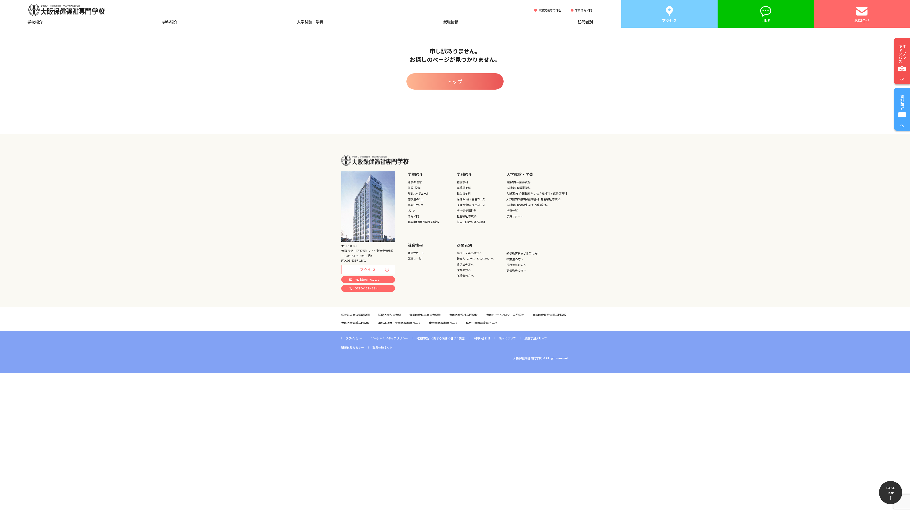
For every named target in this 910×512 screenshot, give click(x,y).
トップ (455, 81)
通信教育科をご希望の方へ (523, 253)
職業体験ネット (382, 347)
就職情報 (450, 22)
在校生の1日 (415, 199)
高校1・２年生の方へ (469, 253)
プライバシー (354, 338)
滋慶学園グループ (535, 338)
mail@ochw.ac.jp (367, 279)
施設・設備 (414, 188)
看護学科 (462, 182)
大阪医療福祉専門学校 (463, 315)
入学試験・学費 (310, 22)
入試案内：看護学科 (518, 188)
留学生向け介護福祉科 (471, 222)
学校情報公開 (583, 10)
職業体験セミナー (352, 347)
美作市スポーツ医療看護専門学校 (399, 323)
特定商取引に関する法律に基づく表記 (440, 338)
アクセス (368, 269)
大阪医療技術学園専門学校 (549, 315)
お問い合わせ (481, 338)
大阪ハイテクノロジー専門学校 (505, 315)
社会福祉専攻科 (467, 216)
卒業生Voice (415, 205)
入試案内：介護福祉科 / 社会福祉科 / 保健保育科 (536, 193)
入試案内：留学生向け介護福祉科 (527, 205)
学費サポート (514, 216)
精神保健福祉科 (467, 210)
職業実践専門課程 (549, 10)
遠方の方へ (464, 270)
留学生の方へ (465, 264)
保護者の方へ (465, 276)
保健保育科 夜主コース (471, 205)
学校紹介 (35, 22)
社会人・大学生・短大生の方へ (475, 258)
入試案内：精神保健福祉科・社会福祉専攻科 (533, 199)
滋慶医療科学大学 (389, 315)
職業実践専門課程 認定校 (424, 222)
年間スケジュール (418, 193)
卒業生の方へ (514, 259)
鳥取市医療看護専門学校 (481, 323)
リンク (411, 210)
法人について (507, 338)
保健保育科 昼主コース (471, 199)
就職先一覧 (415, 258)
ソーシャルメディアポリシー (389, 338)
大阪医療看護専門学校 (355, 323)
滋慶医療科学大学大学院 (425, 315)
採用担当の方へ (516, 265)
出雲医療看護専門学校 (443, 323)
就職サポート (416, 253)
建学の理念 (415, 182)
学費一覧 (512, 210)
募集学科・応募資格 (518, 182)
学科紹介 (169, 22)
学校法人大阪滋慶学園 (355, 315)
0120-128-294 (366, 288)
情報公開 (413, 216)
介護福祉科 (464, 188)
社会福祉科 (464, 193)
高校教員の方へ (516, 270)
